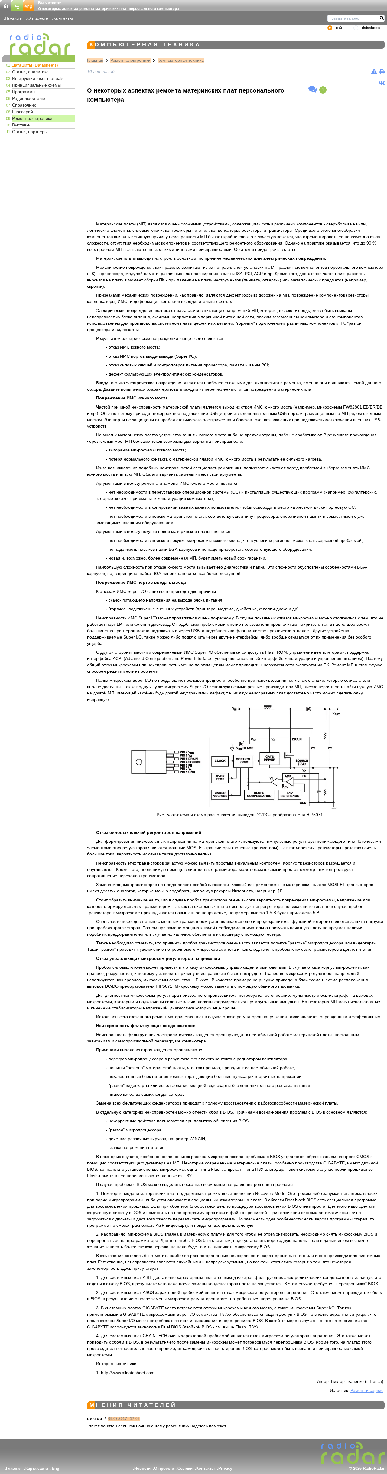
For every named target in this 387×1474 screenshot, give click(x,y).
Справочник (24, 105)
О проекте (37, 18)
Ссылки (185, 1468)
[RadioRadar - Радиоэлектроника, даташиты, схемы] (38, 44)
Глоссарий (22, 111)
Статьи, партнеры (29, 131)
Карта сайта (36, 1468)
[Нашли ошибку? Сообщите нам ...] (374, 71)
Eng (55, 1468)
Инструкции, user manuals (37, 78)
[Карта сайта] (17, 5)
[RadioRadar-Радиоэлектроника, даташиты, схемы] (5, 5)
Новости (13, 18)
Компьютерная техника (181, 60)
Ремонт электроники (32, 118)
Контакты (63, 18)
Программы (23, 91)
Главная (95, 60)
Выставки (21, 125)
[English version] (28, 5)
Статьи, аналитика (30, 71)
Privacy (225, 1468)
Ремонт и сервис (366, 1390)
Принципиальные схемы (36, 85)
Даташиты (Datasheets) (35, 65)
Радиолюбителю (28, 98)
